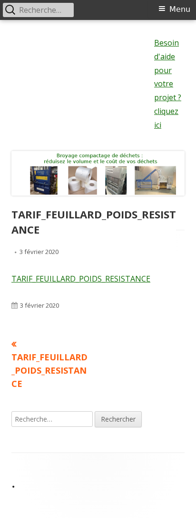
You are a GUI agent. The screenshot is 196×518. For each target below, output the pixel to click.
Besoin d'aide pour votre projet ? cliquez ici (167, 84)
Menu (179, 9)
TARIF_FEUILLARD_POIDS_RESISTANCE (80, 278)
